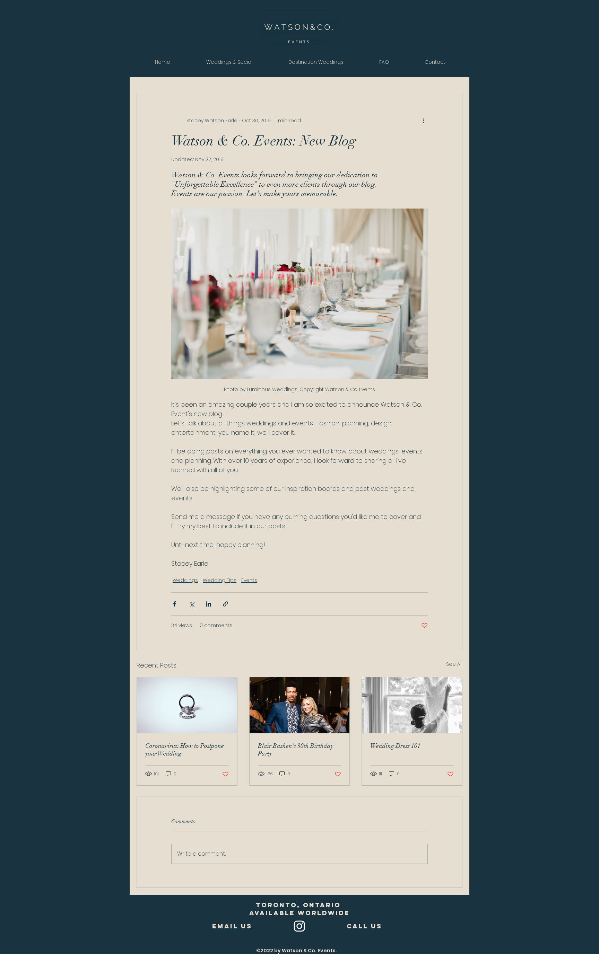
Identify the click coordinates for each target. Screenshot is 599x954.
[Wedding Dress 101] (412, 705)
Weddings (185, 580)
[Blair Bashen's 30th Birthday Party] (300, 705)
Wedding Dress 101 (395, 746)
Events (249, 580)
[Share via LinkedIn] (208, 604)
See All (454, 664)
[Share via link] (225, 604)
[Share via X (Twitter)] (191, 604)
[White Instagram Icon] (299, 926)
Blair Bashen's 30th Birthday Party (295, 749)
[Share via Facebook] (174, 604)
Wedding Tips (219, 580)
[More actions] (423, 120)
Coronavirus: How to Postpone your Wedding (184, 749)
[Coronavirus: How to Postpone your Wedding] (187, 705)
